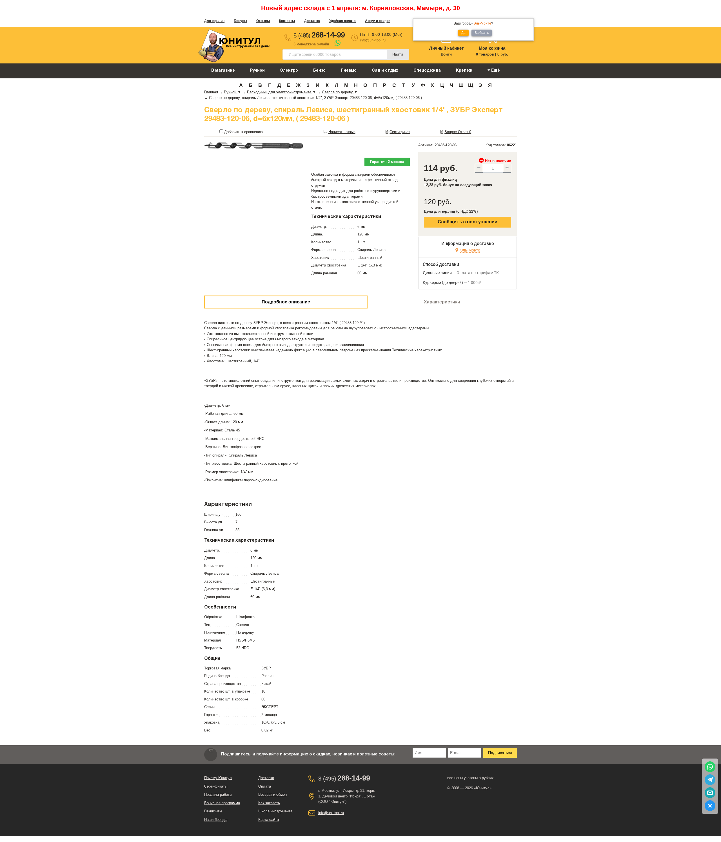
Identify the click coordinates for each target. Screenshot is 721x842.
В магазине (223, 70)
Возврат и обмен (272, 794)
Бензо (319, 70)
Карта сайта (268, 819)
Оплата (264, 786)
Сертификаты (215, 786)
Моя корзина (492, 48)
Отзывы (263, 21)
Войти (446, 54)
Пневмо (349, 70)
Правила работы (218, 794)
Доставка (312, 21)
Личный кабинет (446, 48)
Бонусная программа (222, 803)
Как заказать (269, 803)
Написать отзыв (341, 132)
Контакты (287, 21)
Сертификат (400, 132)
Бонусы (240, 21)
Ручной (257, 70)
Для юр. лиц (214, 21)
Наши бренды (215, 819)
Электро (289, 70)
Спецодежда (427, 70)
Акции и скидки (377, 21)
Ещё (495, 70)
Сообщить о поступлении (467, 222)
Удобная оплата (342, 21)
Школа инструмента (275, 811)
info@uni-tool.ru (373, 40)
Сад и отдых (385, 70)
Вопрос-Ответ (457, 132)
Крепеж (464, 70)
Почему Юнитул (218, 778)
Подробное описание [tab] (286, 301)
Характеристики (442, 301)
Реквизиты (213, 811)
